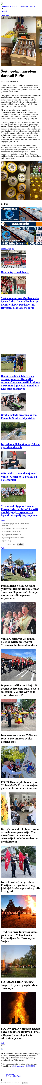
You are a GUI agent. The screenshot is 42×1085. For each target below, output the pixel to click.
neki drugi (7, 541)
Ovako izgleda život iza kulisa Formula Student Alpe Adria (19, 416)
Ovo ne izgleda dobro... (15, 272)
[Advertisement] (21, 333)
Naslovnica (5, 6)
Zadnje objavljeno (7, 249)
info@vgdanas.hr (18, 1066)
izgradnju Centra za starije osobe (15, 528)
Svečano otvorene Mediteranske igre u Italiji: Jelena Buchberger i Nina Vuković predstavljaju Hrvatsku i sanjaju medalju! (20, 303)
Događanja (24, 6)
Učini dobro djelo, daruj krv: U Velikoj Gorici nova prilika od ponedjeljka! (19, 476)
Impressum (10, 1074)
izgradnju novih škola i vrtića (14, 538)
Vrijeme (4, 1043)
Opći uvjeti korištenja (13, 1076)
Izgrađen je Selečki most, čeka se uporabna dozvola (20, 446)
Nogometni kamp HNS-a (12, 535)
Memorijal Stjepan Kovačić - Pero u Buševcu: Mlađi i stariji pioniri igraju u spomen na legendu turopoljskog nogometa (19, 510)
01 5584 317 (30, 1066)
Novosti (13, 6)
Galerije (32, 6)
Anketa (3, 520)
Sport (18, 6)
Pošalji (20, 544)
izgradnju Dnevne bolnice (12, 531)
